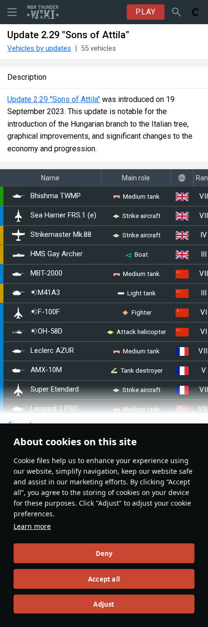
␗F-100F (45, 312)
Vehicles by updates (39, 48)
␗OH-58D (46, 331)
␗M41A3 (45, 292)
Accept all (104, 579)
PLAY (145, 11)
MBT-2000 (46, 273)
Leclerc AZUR (52, 350)
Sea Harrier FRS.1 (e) (63, 215)
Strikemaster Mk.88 (60, 234)
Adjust (103, 604)
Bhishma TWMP (55, 196)
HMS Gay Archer (56, 254)
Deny (104, 553)
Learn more (32, 526)
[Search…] (176, 12)
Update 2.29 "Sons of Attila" (53, 99)
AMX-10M (46, 370)
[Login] (196, 12)
